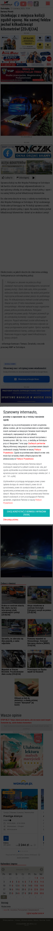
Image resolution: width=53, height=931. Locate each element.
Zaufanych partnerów (36, 443)
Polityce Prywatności (25, 459)
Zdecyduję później (10, 519)
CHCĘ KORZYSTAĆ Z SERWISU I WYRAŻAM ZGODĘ (26, 513)
